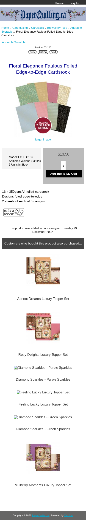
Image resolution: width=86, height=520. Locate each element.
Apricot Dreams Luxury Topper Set (43, 299)
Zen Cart (68, 515)
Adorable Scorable (13, 42)
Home (59, 3)
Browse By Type (57, 27)
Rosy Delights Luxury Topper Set (43, 354)
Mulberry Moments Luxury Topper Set (43, 485)
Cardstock (37, 27)
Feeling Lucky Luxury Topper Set (43, 404)
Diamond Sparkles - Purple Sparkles (43, 379)
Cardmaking (20, 27)
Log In (74, 3)
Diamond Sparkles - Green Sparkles (43, 429)
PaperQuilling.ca (41, 515)
